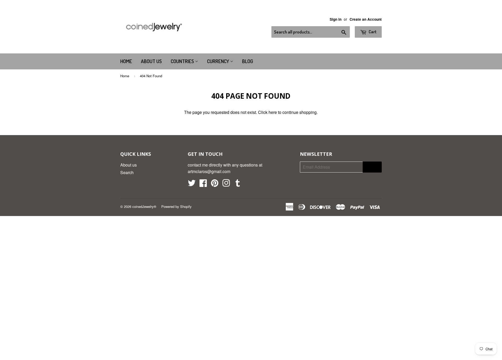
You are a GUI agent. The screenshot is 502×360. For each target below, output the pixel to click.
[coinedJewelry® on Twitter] (192, 184)
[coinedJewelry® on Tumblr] (238, 184)
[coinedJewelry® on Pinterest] (215, 184)
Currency (218, 61)
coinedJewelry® (144, 206)
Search (127, 172)
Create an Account (366, 19)
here (273, 112)
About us (151, 61)
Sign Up (372, 166)
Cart (372, 31)
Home (126, 61)
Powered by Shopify (176, 206)
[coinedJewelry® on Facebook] (203, 184)
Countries (183, 61)
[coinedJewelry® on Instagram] (226, 184)
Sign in (335, 19)
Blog (247, 61)
